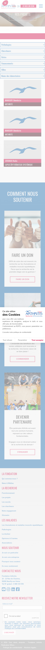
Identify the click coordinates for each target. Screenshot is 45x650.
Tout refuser (7, 340)
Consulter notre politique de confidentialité (16, 332)
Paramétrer (22, 340)
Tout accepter (37, 340)
